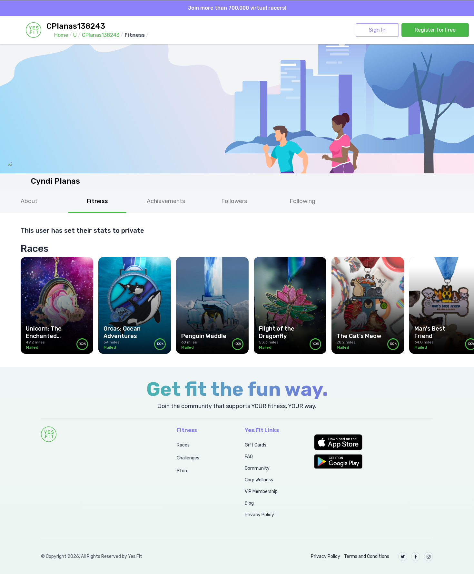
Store (183, 471)
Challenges (188, 458)
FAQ (249, 456)
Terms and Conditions (366, 556)
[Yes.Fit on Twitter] (402, 556)
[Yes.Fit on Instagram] (428, 556)
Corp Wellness (259, 480)
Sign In (377, 30)
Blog (249, 503)
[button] (373, 442)
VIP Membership (261, 491)
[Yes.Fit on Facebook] (415, 556)
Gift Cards (255, 445)
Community (257, 468)
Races (183, 445)
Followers (234, 201)
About (29, 201)
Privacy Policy (259, 515)
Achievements (166, 201)
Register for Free (435, 30)
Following (302, 201)
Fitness (97, 201)
